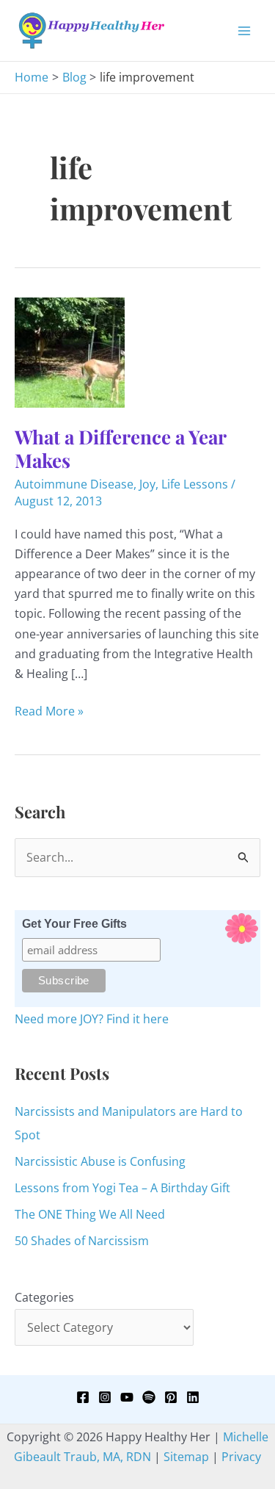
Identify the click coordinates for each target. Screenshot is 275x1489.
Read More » (49, 711)
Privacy (241, 1457)
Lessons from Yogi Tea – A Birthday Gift (122, 1188)
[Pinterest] (170, 1397)
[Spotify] (148, 1397)
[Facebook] (82, 1397)
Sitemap (186, 1457)
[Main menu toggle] (244, 31)
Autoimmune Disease (74, 484)
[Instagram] (104, 1397)
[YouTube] (126, 1397)
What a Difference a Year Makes (120, 448)
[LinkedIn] (192, 1397)
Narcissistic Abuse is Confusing (100, 1161)
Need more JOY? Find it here (92, 1019)
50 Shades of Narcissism (82, 1241)
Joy (147, 484)
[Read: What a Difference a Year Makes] (70, 351)
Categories (44, 1297)
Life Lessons (194, 484)
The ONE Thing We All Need (90, 1214)
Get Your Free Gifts (74, 923)
